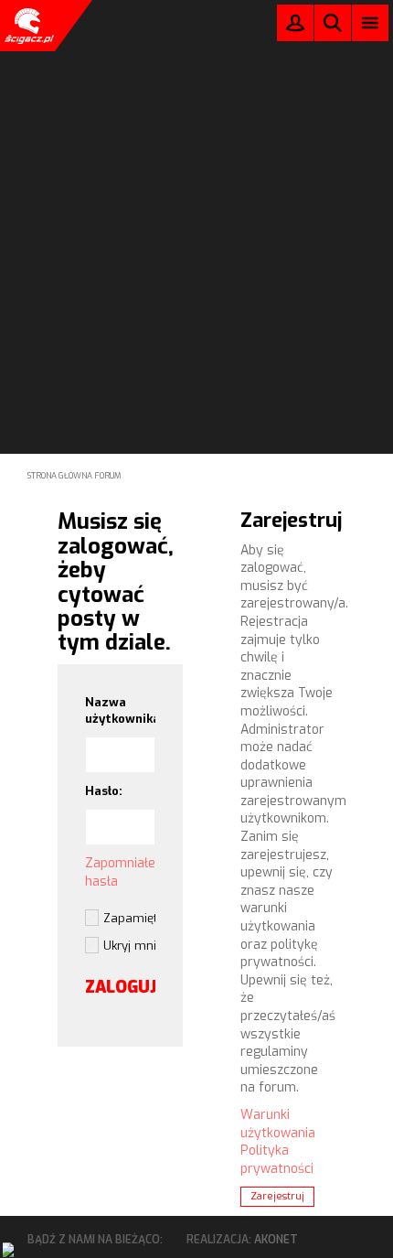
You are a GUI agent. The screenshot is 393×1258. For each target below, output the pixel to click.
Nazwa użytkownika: (120, 710)
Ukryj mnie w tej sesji (129, 945)
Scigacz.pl (27, 25)
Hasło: (103, 791)
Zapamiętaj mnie (129, 918)
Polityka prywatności (276, 1159)
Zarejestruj (277, 1196)
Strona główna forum (74, 475)
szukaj (332, 22)
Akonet (276, 1239)
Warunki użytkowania (277, 1124)
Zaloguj (295, 27)
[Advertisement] (196, 202)
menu (370, 22)
